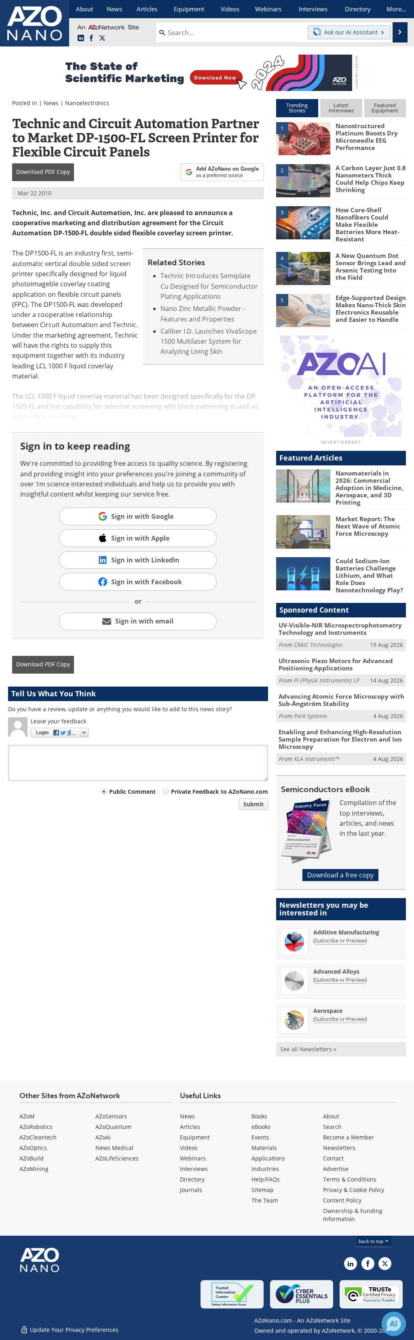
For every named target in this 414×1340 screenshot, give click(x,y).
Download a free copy (340, 875)
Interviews (194, 1169)
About (331, 1116)
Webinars (193, 1158)
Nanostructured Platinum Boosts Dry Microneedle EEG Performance (367, 137)
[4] (303, 267)
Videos (189, 1148)
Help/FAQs (265, 1179)
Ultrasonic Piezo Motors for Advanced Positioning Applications (336, 664)
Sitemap (262, 1190)
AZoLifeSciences (117, 1158)
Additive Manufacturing (346, 932)
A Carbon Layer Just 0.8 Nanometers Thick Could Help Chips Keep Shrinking (371, 179)
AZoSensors (111, 1116)
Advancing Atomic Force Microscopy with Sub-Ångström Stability (341, 700)
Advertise (336, 1169)
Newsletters (339, 1148)
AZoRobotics (36, 1127)
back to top (371, 1241)
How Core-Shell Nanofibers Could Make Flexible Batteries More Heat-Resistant (367, 224)
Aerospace (327, 1011)
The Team (264, 1200)
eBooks (260, 1127)
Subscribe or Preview (340, 940)
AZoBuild (31, 1158)
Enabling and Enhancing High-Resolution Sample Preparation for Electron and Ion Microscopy (340, 739)
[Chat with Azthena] (394, 1324)
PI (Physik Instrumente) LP (326, 680)
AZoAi (103, 1137)
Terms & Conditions (349, 1179)
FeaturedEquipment (385, 107)
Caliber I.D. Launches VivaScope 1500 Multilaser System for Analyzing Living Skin (209, 341)
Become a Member (348, 1137)
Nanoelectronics (87, 103)
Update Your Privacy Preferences (73, 1330)
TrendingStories (297, 107)
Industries (265, 1169)
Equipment (195, 1137)
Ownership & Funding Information (352, 1215)
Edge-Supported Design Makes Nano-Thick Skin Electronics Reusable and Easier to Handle (371, 308)
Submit (253, 804)
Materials (264, 1148)
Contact (333, 1158)
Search (332, 1127)
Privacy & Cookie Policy (353, 1190)
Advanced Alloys (336, 971)
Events (260, 1137)
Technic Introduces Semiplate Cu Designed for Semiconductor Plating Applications (209, 286)
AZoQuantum (113, 1127)
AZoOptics (33, 1148)
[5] (303, 309)
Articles (190, 1127)
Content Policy (342, 1200)
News (51, 103)
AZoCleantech (38, 1137)
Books (259, 1116)
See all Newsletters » (308, 1049)
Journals (191, 1190)
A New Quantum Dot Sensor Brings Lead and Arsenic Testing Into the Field (371, 266)
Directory (192, 1179)
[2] (303, 180)
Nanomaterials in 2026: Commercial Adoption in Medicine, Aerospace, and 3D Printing (369, 487)
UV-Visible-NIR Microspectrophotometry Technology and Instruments (340, 628)
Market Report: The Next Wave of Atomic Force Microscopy (368, 526)
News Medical (114, 1148)
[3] (303, 222)
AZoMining (34, 1169)
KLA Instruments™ (316, 759)
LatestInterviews (341, 107)
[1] (303, 138)
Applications (268, 1158)
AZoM (27, 1116)
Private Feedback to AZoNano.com (219, 791)
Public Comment (132, 791)
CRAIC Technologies (318, 645)
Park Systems (310, 716)
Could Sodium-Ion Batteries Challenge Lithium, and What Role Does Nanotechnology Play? (369, 575)
